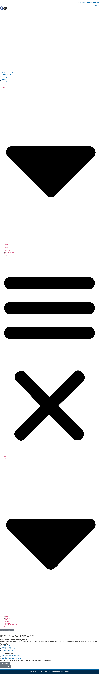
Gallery (4, 254)
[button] (49, 356)
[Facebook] (1, 8)
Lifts (6, 247)
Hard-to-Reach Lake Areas (12, 252)
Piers (6, 244)
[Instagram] (5, 8)
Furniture (7, 250)
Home (4, 84)
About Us (5, 86)
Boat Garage (8, 249)
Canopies (7, 245)
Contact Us (5, 255)
